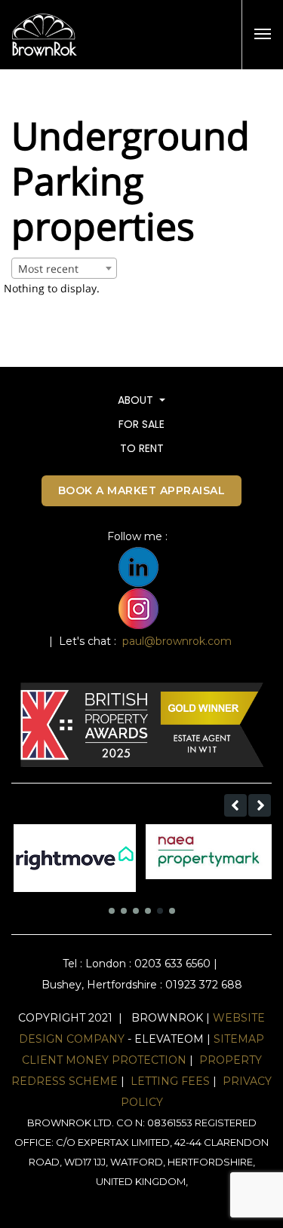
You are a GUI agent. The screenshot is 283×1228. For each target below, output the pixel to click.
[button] (235, 805)
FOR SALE (141, 424)
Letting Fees (170, 1081)
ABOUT (137, 400)
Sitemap (239, 1039)
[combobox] (64, 268)
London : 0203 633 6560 (148, 963)
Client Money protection (104, 1060)
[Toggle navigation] (262, 34)
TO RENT (142, 448)
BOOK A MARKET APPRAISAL (142, 490)
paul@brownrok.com (177, 641)
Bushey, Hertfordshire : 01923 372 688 (142, 984)
